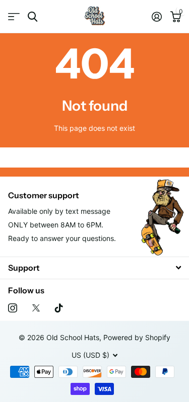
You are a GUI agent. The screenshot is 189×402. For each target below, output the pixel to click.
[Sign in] (156, 17)
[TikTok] (59, 307)
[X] (36, 307)
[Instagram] (12, 307)
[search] (32, 17)
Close (94, 268)
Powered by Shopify (136, 337)
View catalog (14, 17)
